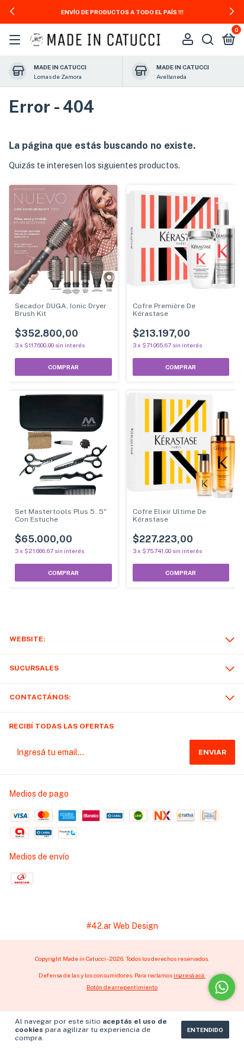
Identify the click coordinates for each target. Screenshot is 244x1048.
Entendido (205, 1029)
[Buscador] (208, 40)
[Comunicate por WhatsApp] (221, 987)
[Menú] (17, 40)
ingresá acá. (190, 975)
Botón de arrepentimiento (122, 987)
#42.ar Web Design (122, 926)
